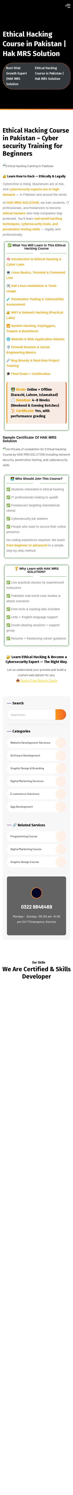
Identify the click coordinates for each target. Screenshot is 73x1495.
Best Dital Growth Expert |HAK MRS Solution (16, 76)
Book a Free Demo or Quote (39, 680)
